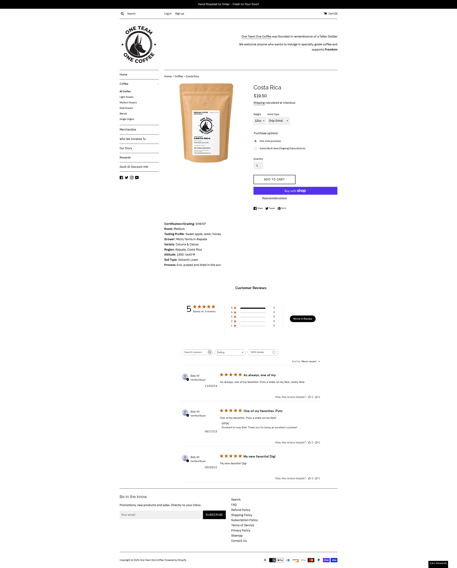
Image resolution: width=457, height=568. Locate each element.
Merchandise (128, 129)
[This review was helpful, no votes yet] (309, 397)
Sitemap (237, 535)
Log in (168, 13)
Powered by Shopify (175, 560)
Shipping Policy (241, 515)
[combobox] (230, 352)
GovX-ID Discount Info (134, 167)
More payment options (274, 198)
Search (236, 499)
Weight (257, 114)
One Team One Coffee (256, 36)
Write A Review (302, 318)
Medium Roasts (128, 102)
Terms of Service (242, 525)
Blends (123, 113)
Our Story (126, 148)
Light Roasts (127, 97)
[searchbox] (194, 352)
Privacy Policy (240, 530)
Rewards (125, 157)
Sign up (179, 13)
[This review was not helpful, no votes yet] (316, 397)
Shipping (259, 103)
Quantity (258, 158)
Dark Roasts (126, 108)
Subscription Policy (244, 520)
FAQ (234, 505)
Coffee (139, 84)
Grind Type (273, 114)
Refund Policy (240, 510)
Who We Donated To (133, 139)
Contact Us (239, 541)
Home (123, 74)
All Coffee (125, 91)
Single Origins (127, 119)
